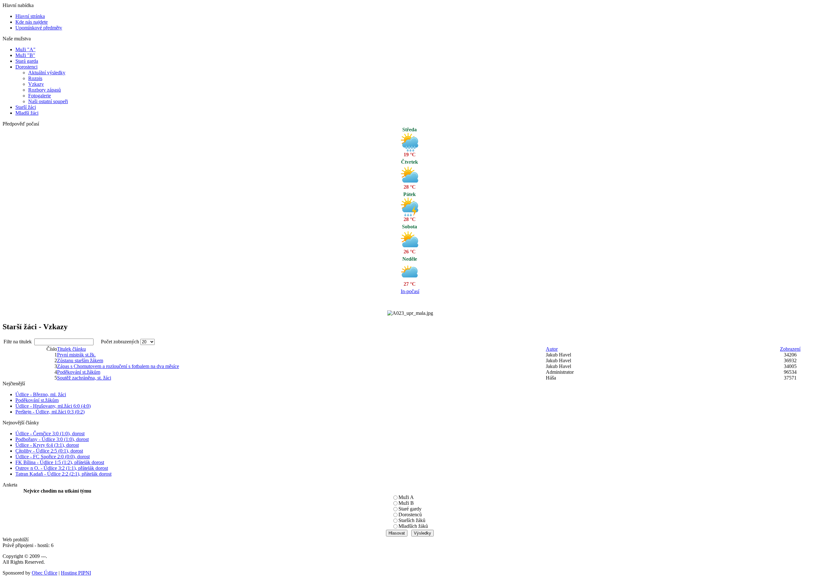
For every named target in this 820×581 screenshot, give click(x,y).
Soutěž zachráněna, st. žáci (84, 378)
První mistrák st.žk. (76, 354)
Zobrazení (790, 349)
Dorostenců (410, 514)
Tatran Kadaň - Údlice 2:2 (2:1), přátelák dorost (63, 474)
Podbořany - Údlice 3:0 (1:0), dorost (52, 439)
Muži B (406, 503)
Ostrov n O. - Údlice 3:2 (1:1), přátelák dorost (61, 468)
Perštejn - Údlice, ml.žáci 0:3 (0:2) (50, 411)
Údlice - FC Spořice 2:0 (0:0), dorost (52, 456)
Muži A (406, 497)
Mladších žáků (413, 526)
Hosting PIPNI (76, 573)
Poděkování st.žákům (78, 372)
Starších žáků (411, 520)
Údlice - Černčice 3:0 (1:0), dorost (50, 433)
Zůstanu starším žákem (80, 360)
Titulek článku (71, 349)
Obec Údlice (44, 573)
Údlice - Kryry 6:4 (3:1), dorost (47, 445)
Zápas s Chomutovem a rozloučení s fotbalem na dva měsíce (118, 366)
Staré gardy (410, 508)
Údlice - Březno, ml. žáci (40, 394)
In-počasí (410, 291)
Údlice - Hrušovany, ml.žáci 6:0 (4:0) (53, 406)
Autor (552, 349)
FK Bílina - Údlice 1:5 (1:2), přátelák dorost (59, 462)
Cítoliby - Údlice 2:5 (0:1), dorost (49, 451)
